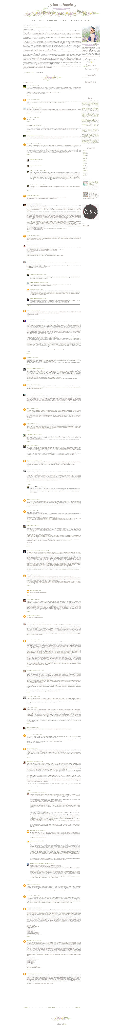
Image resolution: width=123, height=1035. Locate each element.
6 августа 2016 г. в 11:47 (36, 908)
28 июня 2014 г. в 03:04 (33, 748)
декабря (84, 153)
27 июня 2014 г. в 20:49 (32, 707)
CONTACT (88, 20)
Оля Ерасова (29, 203)
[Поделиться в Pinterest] (42, 72)
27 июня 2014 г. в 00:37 (36, 125)
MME (90, 140)
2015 (84, 150)
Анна (28, 357)
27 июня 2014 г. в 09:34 (43, 282)
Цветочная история (95, 134)
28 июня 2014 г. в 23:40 (35, 884)
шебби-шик (85, 137)
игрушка (93, 109)
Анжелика (29, 574)
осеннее (94, 122)
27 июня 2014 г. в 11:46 (41, 486)
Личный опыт (96, 115)
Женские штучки (92, 107)
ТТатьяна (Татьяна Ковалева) (33, 550)
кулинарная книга (90, 114)
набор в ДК (84, 119)
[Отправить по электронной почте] (36, 72)
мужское (89, 117)
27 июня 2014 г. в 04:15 (34, 245)
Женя (28, 245)
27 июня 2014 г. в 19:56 (38, 623)
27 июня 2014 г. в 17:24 (36, 574)
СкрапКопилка (85, 131)
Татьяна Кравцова (30, 135)
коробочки (91, 113)
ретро (85, 129)
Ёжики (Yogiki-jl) (30, 761)
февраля (85, 170)
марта (84, 168)
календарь (88, 110)
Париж (88, 125)
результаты (96, 128)
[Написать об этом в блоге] (38, 72)
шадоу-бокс (97, 136)
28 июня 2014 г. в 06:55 (38, 761)
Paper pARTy (95, 140)
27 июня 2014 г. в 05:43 (40, 319)
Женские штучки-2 (86, 108)
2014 (84, 152)
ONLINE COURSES (76, 20)
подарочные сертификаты (86, 126)
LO (86, 140)
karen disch (29, 908)
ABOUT (41, 20)
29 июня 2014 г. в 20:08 (40, 184)
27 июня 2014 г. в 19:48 (35, 615)
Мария (28, 510)
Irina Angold (32, 486)
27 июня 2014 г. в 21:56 (34, 727)
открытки (85, 124)
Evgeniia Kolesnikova (31, 261)
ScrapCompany (84, 142)
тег (84, 134)
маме (90, 116)
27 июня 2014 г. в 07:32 (38, 394)
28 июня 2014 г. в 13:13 (39, 841)
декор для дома (95, 104)
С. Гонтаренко (29, 434)
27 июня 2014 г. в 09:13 (37, 434)
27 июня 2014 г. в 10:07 (34, 445)
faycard (28, 525)
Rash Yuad (29, 973)
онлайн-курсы (84, 122)
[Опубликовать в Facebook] (40, 72)
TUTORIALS (63, 20)
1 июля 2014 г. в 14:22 (49, 863)
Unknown (28, 99)
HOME (34, 20)
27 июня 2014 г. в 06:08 (33, 357)
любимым (85, 116)
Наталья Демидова (31, 670)
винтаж (88, 104)
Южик (31, 165)
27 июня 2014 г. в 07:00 (35, 384)
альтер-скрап (84, 102)
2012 (84, 175)
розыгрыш (95, 129)
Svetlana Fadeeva (30, 623)
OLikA (28, 85)
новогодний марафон (86, 120)
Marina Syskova (30, 469)
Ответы (29, 157)
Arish (28, 423)
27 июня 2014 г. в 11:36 (38, 469)
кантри (92, 110)
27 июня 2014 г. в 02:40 (37, 165)
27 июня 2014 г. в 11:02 (38, 289)
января (84, 172)
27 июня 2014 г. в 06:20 (39, 368)
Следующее (26, 1007)
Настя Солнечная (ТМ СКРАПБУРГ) (37, 863)
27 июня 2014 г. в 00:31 (35, 99)
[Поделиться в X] (39, 72)
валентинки (91, 103)
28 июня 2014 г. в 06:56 (41, 792)
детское (85, 105)
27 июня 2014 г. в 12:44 (35, 499)
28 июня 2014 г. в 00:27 (37, 734)
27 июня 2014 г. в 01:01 (37, 203)
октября (84, 157)
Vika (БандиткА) (33, 274)
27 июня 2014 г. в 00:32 (37, 107)
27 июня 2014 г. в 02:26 (35, 235)
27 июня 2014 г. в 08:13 (41, 274)
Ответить (28, 95)
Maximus (32, 159)
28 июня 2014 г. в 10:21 (40, 830)
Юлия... (28, 445)
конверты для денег (92, 111)
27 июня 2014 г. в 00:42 (36, 143)
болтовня (84, 103)
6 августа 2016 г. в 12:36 (36, 940)
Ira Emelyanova (33, 170)
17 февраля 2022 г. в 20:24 (36, 973)
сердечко (95, 130)
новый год (94, 120)
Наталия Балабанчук (31, 319)
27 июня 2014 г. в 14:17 (34, 510)
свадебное (83, 130)
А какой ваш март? (92, 192)
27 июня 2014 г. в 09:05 (34, 408)
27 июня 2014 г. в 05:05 (35, 310)
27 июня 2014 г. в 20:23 (39, 670)
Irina (27, 748)
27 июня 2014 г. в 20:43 (35, 696)
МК (84, 117)
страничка (96, 132)
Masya (28, 727)
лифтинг (90, 115)
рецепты (89, 129)
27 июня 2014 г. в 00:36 (34, 117)
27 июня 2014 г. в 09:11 (33, 423)
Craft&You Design (85, 139)
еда (93, 105)
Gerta (28, 408)
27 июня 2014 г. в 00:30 (34, 85)
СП (90, 132)
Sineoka (64, 1024)
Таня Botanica (33, 184)
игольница (88, 109)
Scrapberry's (94, 141)
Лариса (28, 117)
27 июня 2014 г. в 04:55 (40, 261)
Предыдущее (77, 1007)
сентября (85, 158)
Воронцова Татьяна (31, 368)
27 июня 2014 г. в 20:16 (35, 640)
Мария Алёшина (30, 394)
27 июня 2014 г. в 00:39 (39, 135)
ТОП (87, 134)
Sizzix (90, 142)
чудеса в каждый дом (89, 136)
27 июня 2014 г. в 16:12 (34, 525)
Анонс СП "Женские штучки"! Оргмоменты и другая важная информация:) (94, 183)
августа (84, 160)
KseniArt (28, 696)
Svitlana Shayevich (34, 298)
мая (84, 165)
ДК (90, 105)
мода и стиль (29, 460)
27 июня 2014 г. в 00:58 (38, 159)
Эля (31, 590)
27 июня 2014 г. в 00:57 (35, 195)
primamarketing (85, 141)
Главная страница (51, 1007)
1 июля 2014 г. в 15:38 (36, 590)
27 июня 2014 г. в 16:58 (44, 550)
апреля (84, 166)
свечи (89, 130)
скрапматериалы (94, 131)
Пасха (93, 125)
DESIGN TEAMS (52, 20)
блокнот (95, 102)
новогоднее (93, 119)
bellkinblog (29, 143)
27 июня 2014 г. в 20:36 (42, 298)
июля (84, 162)
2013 (84, 174)
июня (84, 163)
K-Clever (28, 599)
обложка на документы (86, 121)
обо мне (94, 121)
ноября (84, 155)
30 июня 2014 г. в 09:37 (35, 895)
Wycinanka (90, 143)
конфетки (84, 113)
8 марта (88, 100)
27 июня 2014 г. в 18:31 (35, 599)
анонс (90, 102)
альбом (94, 100)
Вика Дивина (29, 107)
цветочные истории (88, 135)
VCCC (86, 143)
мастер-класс (96, 116)
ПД (96, 125)
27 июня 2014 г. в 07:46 (41, 170)
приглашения (94, 126)
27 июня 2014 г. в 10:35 (37, 460)
